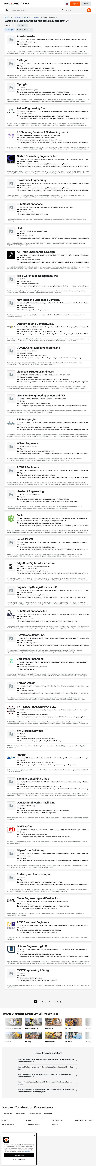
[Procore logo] (11, 4)
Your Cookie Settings (19, 1159)
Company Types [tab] (7, 1113)
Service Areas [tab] (48, 1113)
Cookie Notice (26, 1151)
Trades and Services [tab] (35, 1113)
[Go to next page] (60, 1001)
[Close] (34, 1136)
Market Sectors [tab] (20, 1113)
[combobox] (75, 10)
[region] (19, 1149)
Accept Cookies (19, 1155)
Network (25, 3)
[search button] (89, 10)
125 (57, 1002)
